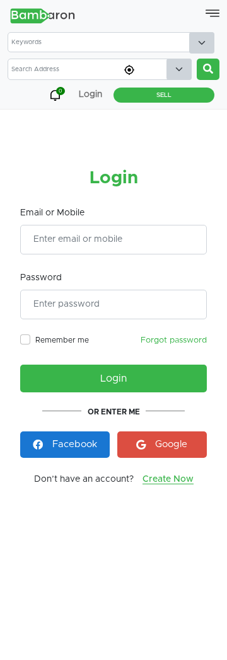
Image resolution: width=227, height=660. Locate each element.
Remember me (62, 340)
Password (41, 277)
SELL (164, 95)
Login (113, 378)
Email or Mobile (52, 212)
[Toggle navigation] (212, 13)
